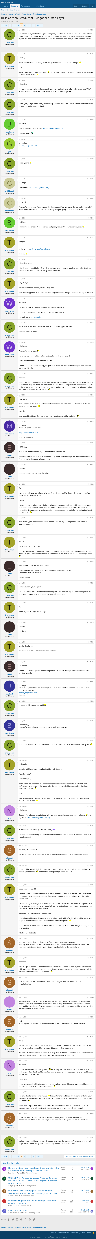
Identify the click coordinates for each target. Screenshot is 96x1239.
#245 (92, 1017)
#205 (92, 119)
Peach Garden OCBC (17, 1210)
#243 (92, 978)
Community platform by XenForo (48, 1237)
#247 (92, 1061)
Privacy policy (75, 1233)
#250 (92, 1137)
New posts (5, 10)
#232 (92, 701)
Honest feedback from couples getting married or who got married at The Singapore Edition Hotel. (33, 1169)
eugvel (5, 21)
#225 (92, 561)
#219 (92, 421)
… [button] (30, 25)
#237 (92, 826)
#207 (92, 159)
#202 (92, 54)
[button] (32, 6)
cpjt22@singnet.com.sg (39, 187)
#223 (92, 518)
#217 (92, 373)
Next (38, 25)
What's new (26, 6)
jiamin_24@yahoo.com (28, 692)
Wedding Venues (31, 1173)
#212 (92, 259)
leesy (10, 1206)
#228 (92, 622)
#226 (92, 583)
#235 (92, 760)
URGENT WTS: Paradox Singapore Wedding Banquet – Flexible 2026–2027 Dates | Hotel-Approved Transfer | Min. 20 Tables (33, 1181)
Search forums (15, 10)
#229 (92, 642)
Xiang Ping (11, 1186)
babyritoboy (12, 1173)
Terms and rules (63, 1233)
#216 (92, 342)
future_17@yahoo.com (28, 145)
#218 (92, 395)
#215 (92, 322)
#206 (92, 139)
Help (83, 1233)
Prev (5, 25)
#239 (92, 865)
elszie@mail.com (37, 317)
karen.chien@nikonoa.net (53, 128)
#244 (92, 997)
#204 (92, 100)
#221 (92, 464)
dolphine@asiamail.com (28, 432)
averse (10, 1196)
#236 (92, 806)
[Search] (92, 6)
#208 (92, 179)
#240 (92, 885)
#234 (92, 740)
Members (40, 6)
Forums (14, 6)
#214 (92, 299)
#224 (92, 537)
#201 (92, 30)
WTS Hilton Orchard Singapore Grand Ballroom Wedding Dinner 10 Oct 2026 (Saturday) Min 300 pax (32, 1192)
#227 (92, 603)
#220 (92, 443)
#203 (92, 80)
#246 (92, 1037)
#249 (92, 1113)
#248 (92, 1092)
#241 (92, 938)
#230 (92, 662)
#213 (92, 279)
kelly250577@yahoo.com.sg (38, 817)
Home (5, 6)
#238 (92, 846)
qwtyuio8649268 (13, 1213)
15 (33, 25)
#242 (92, 958)
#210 (92, 218)
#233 (92, 721)
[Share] (87, 30)
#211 (92, 238)
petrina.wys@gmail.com (40, 249)
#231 (92, 681)
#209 (92, 198)
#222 (92, 484)
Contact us (52, 1233)
